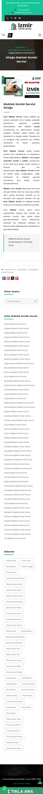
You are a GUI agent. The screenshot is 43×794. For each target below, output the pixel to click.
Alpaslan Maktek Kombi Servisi (16, 337)
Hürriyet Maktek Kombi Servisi (16, 477)
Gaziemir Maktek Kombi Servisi (17, 429)
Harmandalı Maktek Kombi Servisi (18, 468)
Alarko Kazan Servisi (13, 607)
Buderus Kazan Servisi (14, 596)
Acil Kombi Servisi (27, 690)
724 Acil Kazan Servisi (14, 737)
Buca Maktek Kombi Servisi (15, 377)
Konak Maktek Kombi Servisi (16, 503)
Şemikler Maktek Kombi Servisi (16, 525)
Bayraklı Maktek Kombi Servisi (16, 368)
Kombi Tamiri (11, 690)
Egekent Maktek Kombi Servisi (16, 412)
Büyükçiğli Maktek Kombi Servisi (17, 381)
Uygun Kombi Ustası (13, 719)
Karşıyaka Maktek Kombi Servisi (17, 495)
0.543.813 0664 (23, 10)
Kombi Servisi (10, 269)
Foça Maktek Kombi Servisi (15, 425)
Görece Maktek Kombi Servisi (16, 433)
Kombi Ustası (11, 707)
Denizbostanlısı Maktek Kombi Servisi (19, 385)
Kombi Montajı (11, 684)
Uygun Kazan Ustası (13, 748)
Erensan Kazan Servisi (14, 602)
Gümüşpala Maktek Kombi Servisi (18, 451)
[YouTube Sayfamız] (19, 18)
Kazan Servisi (11, 572)
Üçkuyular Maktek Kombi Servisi (17, 530)
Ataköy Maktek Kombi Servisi (16, 350)
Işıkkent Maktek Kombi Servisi (16, 482)
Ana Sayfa (20, 47)
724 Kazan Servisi (12, 731)
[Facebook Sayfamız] (11, 18)
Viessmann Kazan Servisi (15, 578)
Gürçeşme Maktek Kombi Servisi (17, 455)
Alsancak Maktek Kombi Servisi (17, 342)
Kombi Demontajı (28, 684)
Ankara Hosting (24, 783)
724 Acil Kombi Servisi (14, 701)
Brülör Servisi (11, 631)
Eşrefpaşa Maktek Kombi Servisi (17, 416)
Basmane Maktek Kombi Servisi (17, 359)
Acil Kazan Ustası (12, 742)
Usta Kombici (26, 707)
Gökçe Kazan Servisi (13, 619)
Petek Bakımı (27, 695)
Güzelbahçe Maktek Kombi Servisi (18, 460)
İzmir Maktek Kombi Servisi (20, 50)
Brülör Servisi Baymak (14, 643)
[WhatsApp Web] (7, 18)
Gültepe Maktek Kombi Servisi (16, 438)
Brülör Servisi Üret (12, 654)
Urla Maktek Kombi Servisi (15, 538)
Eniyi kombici (11, 713)
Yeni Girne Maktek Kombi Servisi (17, 534)
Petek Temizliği (11, 695)
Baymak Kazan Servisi (14, 584)
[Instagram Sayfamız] (15, 18)
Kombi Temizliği (7, 272)
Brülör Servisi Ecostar (14, 660)
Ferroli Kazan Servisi (13, 613)
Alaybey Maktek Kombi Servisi (16, 328)
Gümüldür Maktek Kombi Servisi (17, 447)
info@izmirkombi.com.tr (23, 12)
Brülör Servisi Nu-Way (14, 672)
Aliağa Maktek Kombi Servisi (16, 333)
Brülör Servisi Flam (13, 649)
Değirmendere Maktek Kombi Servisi (19, 363)
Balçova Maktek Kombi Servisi (16, 355)
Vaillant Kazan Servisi (14, 590)
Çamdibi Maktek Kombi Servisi (16, 390)
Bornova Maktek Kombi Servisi (16, 372)
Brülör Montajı (26, 631)
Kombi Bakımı (27, 678)
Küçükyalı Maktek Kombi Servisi (17, 508)
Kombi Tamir (22, 269)
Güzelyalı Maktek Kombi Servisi (17, 464)
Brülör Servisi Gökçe (13, 666)
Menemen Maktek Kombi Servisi (17, 516)
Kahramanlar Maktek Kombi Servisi (18, 486)
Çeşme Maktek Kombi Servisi (16, 394)
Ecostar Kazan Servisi (14, 625)
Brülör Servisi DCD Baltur (15, 637)
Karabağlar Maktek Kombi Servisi (17, 490)
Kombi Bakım (33, 269)
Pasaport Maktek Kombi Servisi (17, 521)
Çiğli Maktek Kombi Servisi (15, 398)
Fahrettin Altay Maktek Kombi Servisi (19, 420)
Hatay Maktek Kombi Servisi (15, 473)
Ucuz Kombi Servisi (13, 725)
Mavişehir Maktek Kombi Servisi (17, 512)
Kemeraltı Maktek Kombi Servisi (17, 499)
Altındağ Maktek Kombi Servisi (16, 346)
